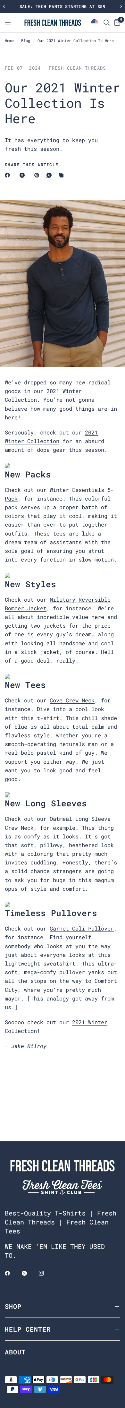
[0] (116, 22)
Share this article (31, 165)
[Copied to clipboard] (62, 175)
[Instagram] (46, 1273)
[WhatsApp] (50, 175)
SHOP (13, 1306)
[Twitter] (29, 1273)
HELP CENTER (28, 1329)
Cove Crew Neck (72, 700)
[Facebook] (9, 175)
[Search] (106, 22)
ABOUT (15, 1352)
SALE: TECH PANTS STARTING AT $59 (62, 6)
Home (9, 40)
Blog (25, 40)
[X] (23, 175)
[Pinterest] (38, 175)
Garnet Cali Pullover (82, 928)
